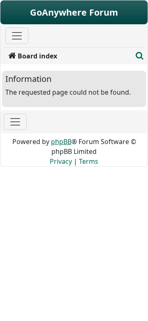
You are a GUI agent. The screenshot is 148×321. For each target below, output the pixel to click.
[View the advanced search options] (139, 55)
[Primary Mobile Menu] (16, 36)
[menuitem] (68, 56)
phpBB (61, 141)
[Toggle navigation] (15, 122)
